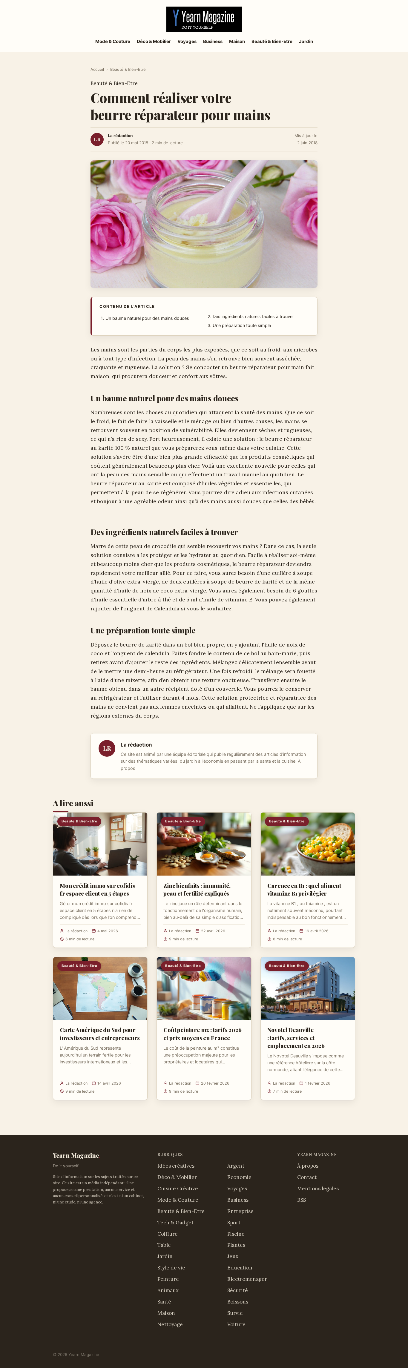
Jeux (232, 1256)
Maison (237, 41)
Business (213, 41)
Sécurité (237, 1290)
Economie (239, 1177)
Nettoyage (170, 1324)
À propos (307, 1166)
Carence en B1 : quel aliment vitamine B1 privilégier (304, 889)
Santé (164, 1301)
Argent (235, 1166)
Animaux (168, 1290)
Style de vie (171, 1267)
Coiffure (167, 1234)
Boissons (237, 1301)
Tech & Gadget (175, 1222)
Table (164, 1245)
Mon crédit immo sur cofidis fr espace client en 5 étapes (97, 889)
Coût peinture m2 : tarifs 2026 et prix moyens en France (202, 1033)
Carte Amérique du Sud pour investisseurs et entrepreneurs (100, 1033)
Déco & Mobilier (154, 41)
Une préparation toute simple (242, 325)
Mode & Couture (112, 41)
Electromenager (247, 1279)
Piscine (236, 1234)
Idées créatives (175, 1166)
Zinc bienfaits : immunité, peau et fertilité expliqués (196, 889)
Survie (235, 1313)
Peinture (168, 1279)
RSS (301, 1200)
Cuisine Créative (177, 1188)
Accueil (97, 69)
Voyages (187, 41)
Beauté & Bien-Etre (271, 41)
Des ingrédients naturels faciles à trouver (253, 316)
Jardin (306, 41)
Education (239, 1267)
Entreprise (240, 1211)
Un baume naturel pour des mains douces (147, 318)
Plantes (236, 1245)
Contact (307, 1177)
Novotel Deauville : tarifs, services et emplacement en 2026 (296, 1037)
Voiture (236, 1324)
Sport (233, 1222)
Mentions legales (318, 1188)
